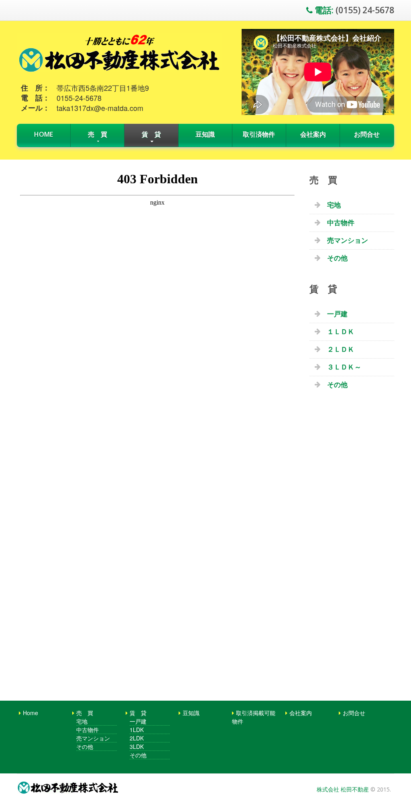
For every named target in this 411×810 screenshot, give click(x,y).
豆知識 (205, 134)
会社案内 (313, 134)
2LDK (137, 738)
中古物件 (340, 222)
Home (43, 134)
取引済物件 (259, 134)
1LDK (137, 730)
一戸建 (337, 313)
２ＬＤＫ (340, 349)
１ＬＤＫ (340, 331)
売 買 (97, 134)
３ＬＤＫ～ (344, 366)
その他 (337, 257)
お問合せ (367, 134)
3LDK (137, 746)
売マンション (347, 240)
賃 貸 (151, 134)
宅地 (334, 204)
